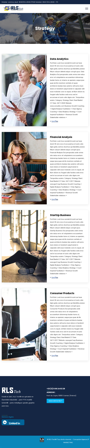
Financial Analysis (61, 137)
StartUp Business (60, 215)
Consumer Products (62, 293)
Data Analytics (59, 59)
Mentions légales (8, 417)
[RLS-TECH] (45, 8)
